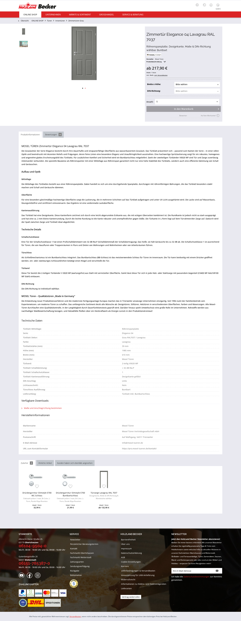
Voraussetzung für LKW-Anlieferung (138, 575)
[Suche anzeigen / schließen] (197, 5)
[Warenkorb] (218, 5)
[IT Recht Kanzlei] (75, 583)
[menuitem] (197, 5)
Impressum (126, 548)
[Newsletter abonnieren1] (217, 571)
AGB (123, 557)
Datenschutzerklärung (131, 553)
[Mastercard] (46, 593)
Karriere (125, 566)
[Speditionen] (53, 603)
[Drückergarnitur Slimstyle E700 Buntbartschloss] (70, 479)
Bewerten (183, 115)
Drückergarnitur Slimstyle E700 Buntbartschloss (70, 496)
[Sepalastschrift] (54, 593)
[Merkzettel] (204, 5)
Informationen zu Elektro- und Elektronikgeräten (143, 584)
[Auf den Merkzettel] (37, 486)
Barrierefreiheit (128, 539)
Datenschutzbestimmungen (196, 576)
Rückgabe (74, 570)
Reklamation (76, 575)
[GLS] (23, 603)
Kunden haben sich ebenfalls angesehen (74, 463)
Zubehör (26, 463)
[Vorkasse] (38, 593)
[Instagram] (38, 575)
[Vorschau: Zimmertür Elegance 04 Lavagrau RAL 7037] (23, 31)
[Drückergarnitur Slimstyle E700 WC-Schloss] (36, 479)
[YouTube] (22, 575)
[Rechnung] (30, 593)
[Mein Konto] (211, 5)
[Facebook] (30, 575)
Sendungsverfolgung (80, 566)
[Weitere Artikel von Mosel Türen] (153, 54)
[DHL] (36, 603)
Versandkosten (75, 616)
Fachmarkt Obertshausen (82, 553)
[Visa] (63, 593)
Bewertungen (53, 134)
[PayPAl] (22, 593)
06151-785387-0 (34, 563)
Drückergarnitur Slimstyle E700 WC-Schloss (36, 496)
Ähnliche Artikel (45, 463)
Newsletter (75, 539)
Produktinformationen (30, 134)
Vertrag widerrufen (131, 597)
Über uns (125, 544)
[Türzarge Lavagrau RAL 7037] (103, 479)
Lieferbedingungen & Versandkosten (138, 570)
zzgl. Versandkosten (161, 75)
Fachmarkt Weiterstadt (80, 557)
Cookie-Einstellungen (131, 561)
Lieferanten (126, 588)
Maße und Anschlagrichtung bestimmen (42, 408)
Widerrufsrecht (128, 579)
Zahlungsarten (77, 561)
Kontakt (73, 548)
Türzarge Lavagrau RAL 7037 (103, 495)
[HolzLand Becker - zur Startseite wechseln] (37, 5)
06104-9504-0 (32, 545)
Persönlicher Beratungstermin (84, 544)
